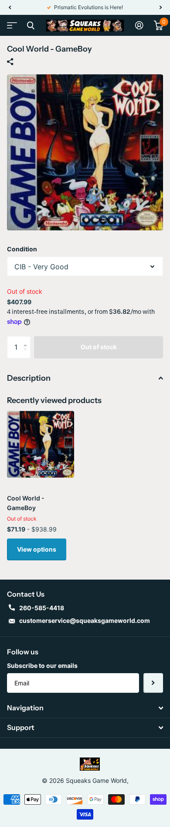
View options (36, 549)
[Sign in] (139, 25)
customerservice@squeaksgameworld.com (84, 620)
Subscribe (153, 683)
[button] (9, 7)
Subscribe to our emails (42, 665)
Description (29, 378)
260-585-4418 (41, 608)
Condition (22, 249)
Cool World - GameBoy (25, 502)
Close (30, 25)
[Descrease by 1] (27, 354)
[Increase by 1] (27, 339)
